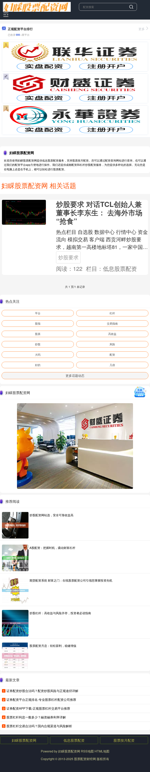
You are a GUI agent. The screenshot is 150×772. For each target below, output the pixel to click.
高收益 (112, 334)
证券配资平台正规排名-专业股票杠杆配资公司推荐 (41, 699)
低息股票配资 (74, 740)
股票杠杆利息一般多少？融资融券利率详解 (36, 717)
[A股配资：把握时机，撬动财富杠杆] (15, 558)
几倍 (112, 365)
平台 (37, 313)
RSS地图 (87, 751)
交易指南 (112, 323)
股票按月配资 (124, 740)
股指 (37, 323)
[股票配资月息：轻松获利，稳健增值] (15, 656)
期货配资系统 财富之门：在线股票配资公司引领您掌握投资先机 (70, 580)
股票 (37, 334)
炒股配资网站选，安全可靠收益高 (51, 515)
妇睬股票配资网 (24, 740)
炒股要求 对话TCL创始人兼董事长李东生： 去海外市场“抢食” (99, 212)
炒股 (37, 344)
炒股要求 (68, 257)
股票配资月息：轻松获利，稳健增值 (52, 646)
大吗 (37, 354)
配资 (112, 354)
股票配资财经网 (85, 759)
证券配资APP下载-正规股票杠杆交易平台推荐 (38, 708)
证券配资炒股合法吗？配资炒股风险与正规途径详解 (42, 691)
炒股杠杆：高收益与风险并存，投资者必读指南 (60, 613)
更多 (141, 29)
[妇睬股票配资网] (37, 6)
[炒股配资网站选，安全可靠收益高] (15, 525)
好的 (37, 365)
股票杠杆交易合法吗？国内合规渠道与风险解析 (39, 726)
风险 (112, 344)
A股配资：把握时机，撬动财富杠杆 (52, 548)
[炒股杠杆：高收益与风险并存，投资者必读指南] (15, 623)
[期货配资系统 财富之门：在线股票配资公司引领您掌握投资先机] (15, 590)
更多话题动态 (75, 375)
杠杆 (112, 313)
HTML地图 (102, 751)
